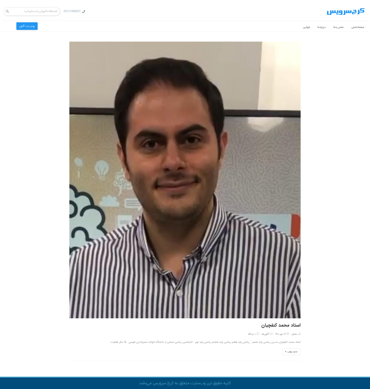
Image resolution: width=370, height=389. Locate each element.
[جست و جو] (7, 11)
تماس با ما (338, 27)
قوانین (306, 27)
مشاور (294, 334)
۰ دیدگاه (252, 334)
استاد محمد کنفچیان (281, 325)
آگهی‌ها (265, 334)
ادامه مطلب (292, 352)
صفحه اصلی (357, 27)
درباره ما (322, 27)
